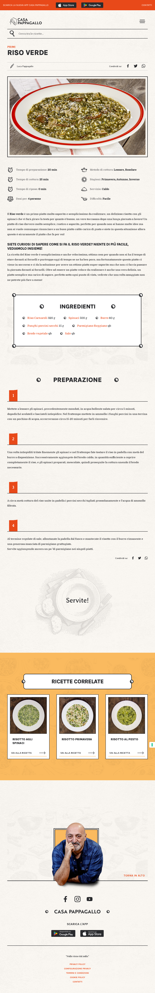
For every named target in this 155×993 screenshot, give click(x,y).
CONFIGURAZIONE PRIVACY (77, 968)
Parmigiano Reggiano (92, 325)
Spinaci (74, 317)
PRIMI (11, 47)
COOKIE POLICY (77, 977)
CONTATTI (147, 5)
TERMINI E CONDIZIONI (77, 973)
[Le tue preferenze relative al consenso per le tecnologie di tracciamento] (152, 745)
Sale (68, 333)
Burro (104, 317)
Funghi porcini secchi (42, 325)
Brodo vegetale (37, 333)
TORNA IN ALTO (134, 875)
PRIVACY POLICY (77, 964)
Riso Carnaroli (37, 317)
